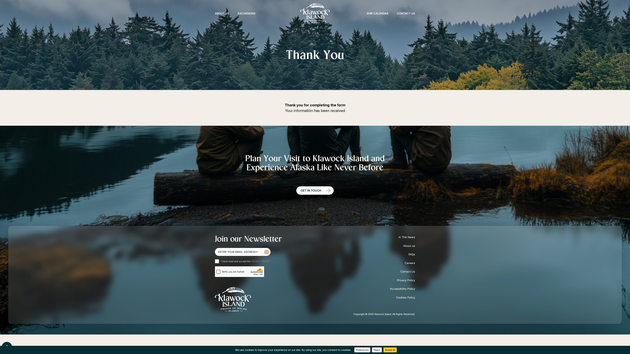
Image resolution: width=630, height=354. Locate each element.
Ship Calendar (377, 13)
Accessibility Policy (402, 288)
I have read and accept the (245, 261)
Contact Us (406, 13)
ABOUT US (222, 13)
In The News (407, 237)
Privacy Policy (406, 280)
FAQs (412, 254)
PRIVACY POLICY (260, 261)
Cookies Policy (405, 297)
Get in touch (311, 190)
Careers (410, 263)
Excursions (246, 13)
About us (409, 245)
